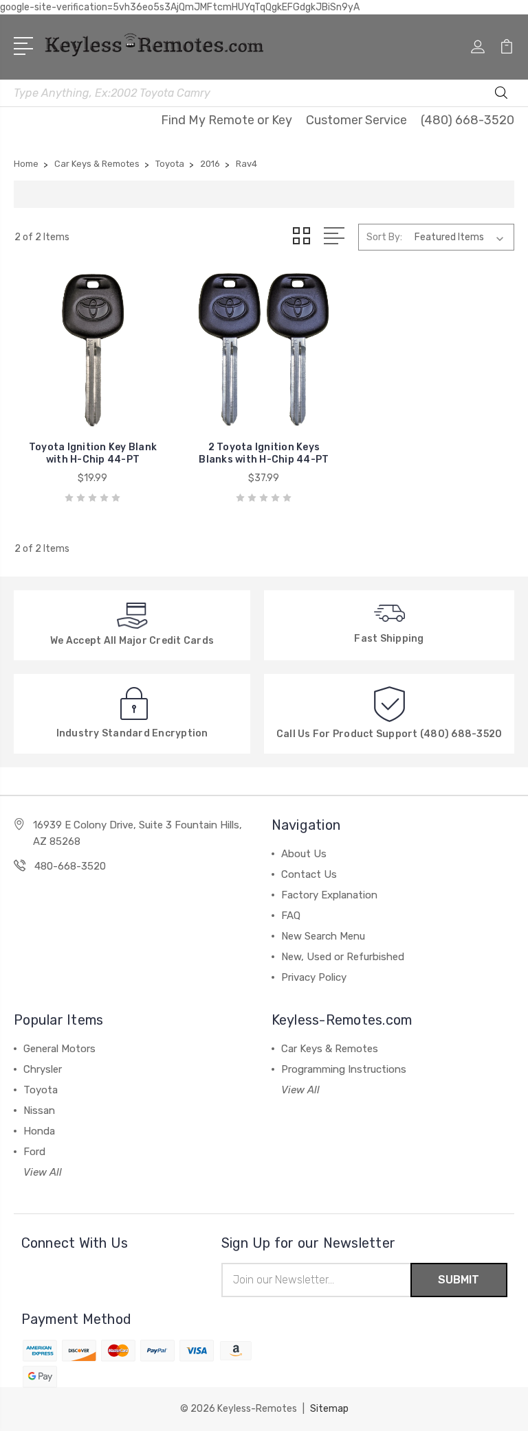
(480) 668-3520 (467, 120)
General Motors (59, 1049)
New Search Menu (323, 936)
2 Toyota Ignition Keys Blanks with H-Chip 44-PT (264, 453)
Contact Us (309, 874)
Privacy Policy (313, 977)
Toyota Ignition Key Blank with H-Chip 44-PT (93, 453)
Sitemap (329, 1409)
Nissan (39, 1110)
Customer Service (356, 120)
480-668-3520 (70, 866)
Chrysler (42, 1069)
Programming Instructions (343, 1069)
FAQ (290, 915)
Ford (34, 1151)
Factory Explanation (329, 895)
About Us (304, 854)
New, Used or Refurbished (342, 957)
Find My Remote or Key (226, 120)
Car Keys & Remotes (329, 1049)
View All (42, 1172)
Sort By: (384, 237)
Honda (39, 1131)
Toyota (40, 1090)
